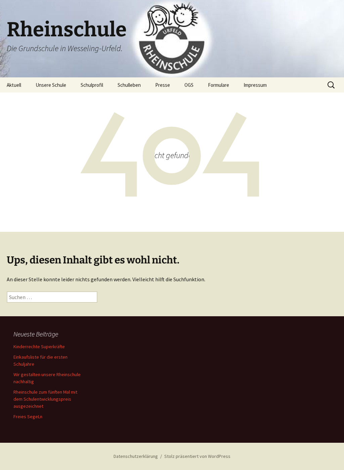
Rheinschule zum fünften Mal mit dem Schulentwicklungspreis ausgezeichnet (45, 399)
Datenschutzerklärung (136, 456)
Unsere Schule (51, 85)
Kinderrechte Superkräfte (39, 347)
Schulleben (129, 85)
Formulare (218, 85)
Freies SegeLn (27, 416)
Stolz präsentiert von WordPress (197, 456)
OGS (189, 85)
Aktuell (14, 85)
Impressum (255, 85)
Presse (162, 85)
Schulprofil (92, 85)
